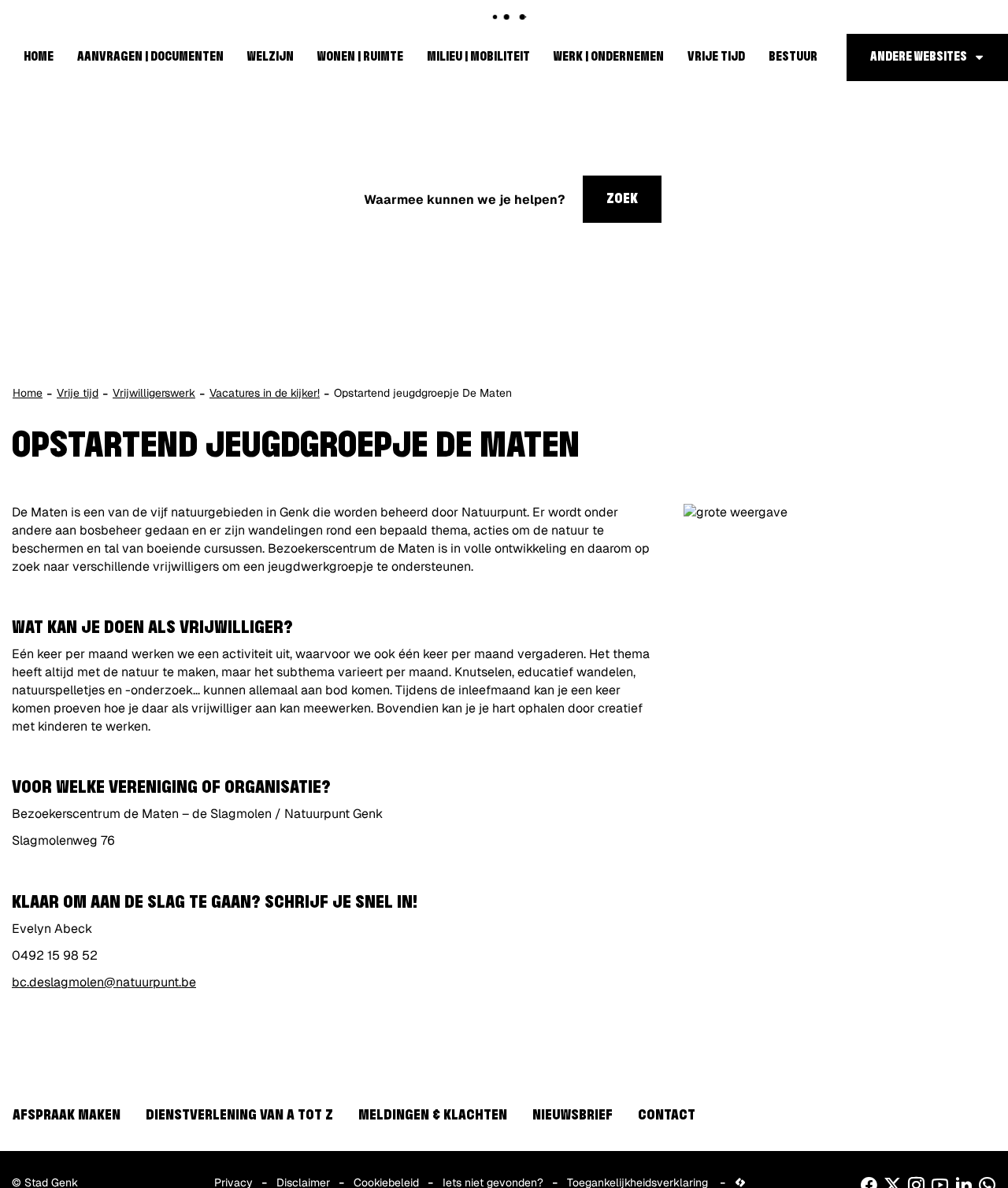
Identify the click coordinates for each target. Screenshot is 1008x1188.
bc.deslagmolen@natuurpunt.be (104, 982)
